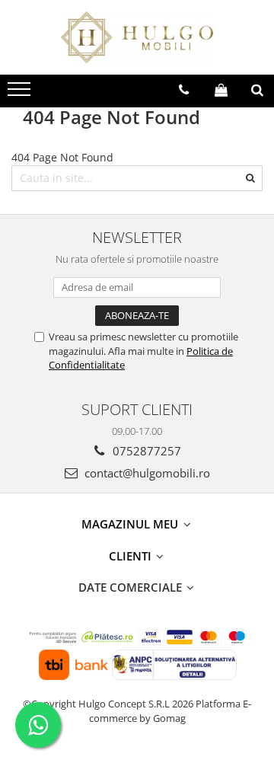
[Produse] (21, 93)
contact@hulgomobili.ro (145, 472)
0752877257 (145, 450)
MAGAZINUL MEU (131, 524)
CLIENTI (132, 555)
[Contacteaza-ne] (183, 90)
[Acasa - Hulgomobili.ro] (137, 37)
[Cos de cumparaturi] (221, 90)
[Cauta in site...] (257, 90)
